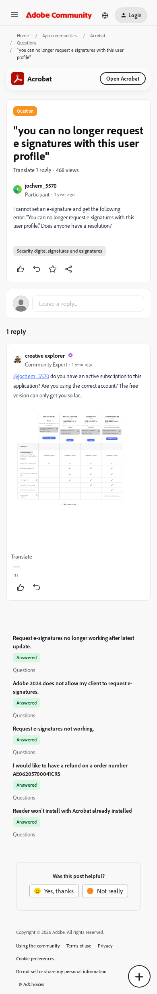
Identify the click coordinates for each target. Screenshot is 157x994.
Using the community (38, 946)
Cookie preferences (35, 959)
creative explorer (45, 355)
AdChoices (33, 984)
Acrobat (97, 35)
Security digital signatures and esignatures (59, 251)
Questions (27, 43)
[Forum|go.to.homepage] (59, 15)
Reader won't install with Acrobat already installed (72, 810)
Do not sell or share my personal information (61, 971)
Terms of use (78, 946)
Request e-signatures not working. (53, 728)
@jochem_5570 (31, 375)
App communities (59, 35)
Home (23, 35)
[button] (14, 17)
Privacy (105, 946)
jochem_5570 (41, 185)
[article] (78, 472)
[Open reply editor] (78, 303)
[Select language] (105, 15)
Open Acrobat (122, 78)
